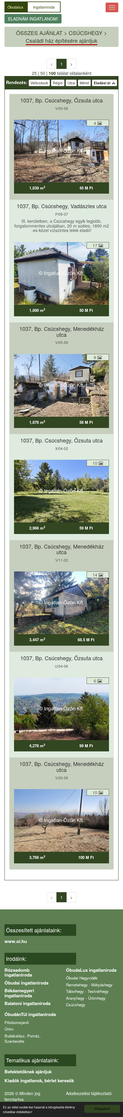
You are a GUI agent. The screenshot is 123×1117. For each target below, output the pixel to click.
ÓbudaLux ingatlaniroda (91, 970)
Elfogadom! (102, 1108)
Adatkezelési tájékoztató (89, 1093)
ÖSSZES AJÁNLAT (39, 33)
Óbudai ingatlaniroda (26, 982)
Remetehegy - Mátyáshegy (89, 985)
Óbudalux (15, 7)
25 (34, 73)
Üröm (9, 1029)
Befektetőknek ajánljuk (28, 1071)
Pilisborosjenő (16, 1022)
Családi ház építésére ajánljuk (61, 40)
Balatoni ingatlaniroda (27, 1003)
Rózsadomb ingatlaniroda (18, 972)
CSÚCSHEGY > (88, 33)
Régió (58, 82)
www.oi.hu (15, 941)
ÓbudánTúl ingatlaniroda (30, 1014)
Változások (39, 82)
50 (42, 73)
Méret (84, 82)
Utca (71, 82)
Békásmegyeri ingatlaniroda (19, 993)
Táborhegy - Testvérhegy (87, 991)
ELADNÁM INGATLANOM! (33, 19)
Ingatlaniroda (44, 7)
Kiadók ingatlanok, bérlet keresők (39, 1080)
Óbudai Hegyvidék (82, 978)
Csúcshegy (75, 1004)
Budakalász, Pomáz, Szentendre (22, 1038)
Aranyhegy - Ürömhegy (86, 998)
